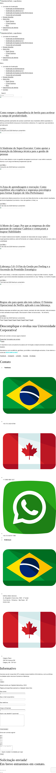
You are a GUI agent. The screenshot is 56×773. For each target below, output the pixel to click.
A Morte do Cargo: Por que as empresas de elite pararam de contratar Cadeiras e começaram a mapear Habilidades (25, 228)
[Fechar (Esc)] (5, 770)
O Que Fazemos (11, 23)
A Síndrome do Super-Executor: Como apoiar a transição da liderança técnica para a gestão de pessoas (25, 151)
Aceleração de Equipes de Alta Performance (19, 13)
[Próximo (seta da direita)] (2, 772)
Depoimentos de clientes (10, 27)
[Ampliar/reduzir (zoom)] (0, 770)
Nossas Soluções (8, 17)
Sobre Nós (6, 19)
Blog (7, 25)
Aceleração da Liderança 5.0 (14, 10)
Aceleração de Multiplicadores (15, 8)
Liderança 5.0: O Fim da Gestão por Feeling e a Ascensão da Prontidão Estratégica (25, 268)
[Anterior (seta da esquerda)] (0, 772)
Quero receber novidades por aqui (12, 752)
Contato (5, 29)
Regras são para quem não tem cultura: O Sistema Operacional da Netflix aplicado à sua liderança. (26, 304)
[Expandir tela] (2, 770)
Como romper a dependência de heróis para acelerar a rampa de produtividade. (27, 114)
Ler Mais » (3, 128)
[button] (28, 3)
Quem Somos (10, 21)
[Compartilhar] (3, 770)
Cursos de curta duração (13, 15)
